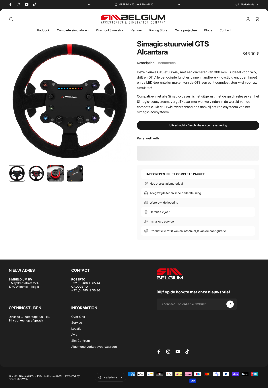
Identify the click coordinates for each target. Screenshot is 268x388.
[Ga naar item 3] (55, 173)
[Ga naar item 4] (75, 173)
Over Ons (78, 317)
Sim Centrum (80, 340)
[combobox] (247, 4)
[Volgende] (179, 4)
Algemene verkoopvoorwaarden (94, 346)
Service (76, 323)
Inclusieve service (162, 221)
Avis (74, 334)
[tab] (146, 63)
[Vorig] (89, 4)
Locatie (76, 328)
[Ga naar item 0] (17, 173)
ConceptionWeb (18, 379)
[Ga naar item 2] (36, 173)
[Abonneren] (230, 304)
